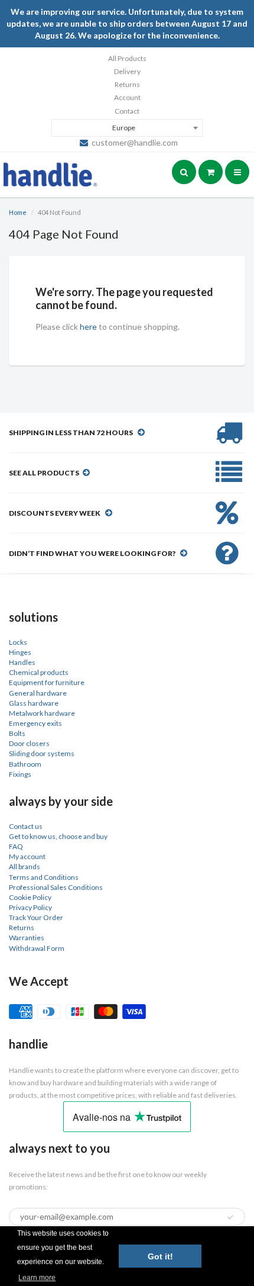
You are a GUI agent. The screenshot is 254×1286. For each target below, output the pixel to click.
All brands (24, 866)
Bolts (17, 733)
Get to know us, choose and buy (58, 836)
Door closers (29, 743)
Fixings (20, 774)
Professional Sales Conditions (56, 887)
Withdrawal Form (36, 948)
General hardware (38, 693)
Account (127, 97)
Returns (127, 84)
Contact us (26, 826)
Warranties (26, 937)
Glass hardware (33, 703)
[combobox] (127, 128)
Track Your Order (36, 917)
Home (18, 212)
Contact (127, 111)
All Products (127, 58)
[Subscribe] (230, 1217)
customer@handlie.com (135, 142)
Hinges (20, 652)
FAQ (16, 846)
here (88, 327)
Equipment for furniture (46, 682)
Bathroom (25, 764)
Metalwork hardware (42, 713)
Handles (22, 662)
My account (27, 856)
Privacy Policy (30, 907)
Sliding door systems (41, 753)
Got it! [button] (160, 1256)
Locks (18, 642)
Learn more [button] (37, 1278)
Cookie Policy (30, 897)
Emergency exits (35, 723)
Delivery (127, 71)
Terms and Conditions (44, 877)
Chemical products (39, 672)
